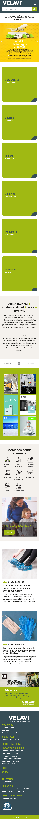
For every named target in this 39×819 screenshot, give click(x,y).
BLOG (4, 768)
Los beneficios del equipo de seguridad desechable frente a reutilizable (19, 651)
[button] (1, 40)
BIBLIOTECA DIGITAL (12, 744)
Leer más (9, 532)
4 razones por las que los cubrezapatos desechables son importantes (18, 588)
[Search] (34, 9)
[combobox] (17, 9)
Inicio (5, 582)
